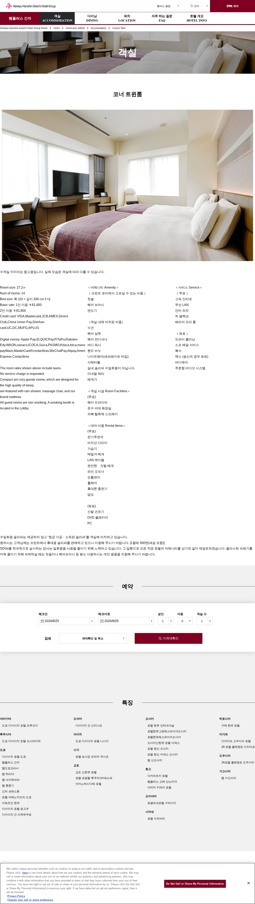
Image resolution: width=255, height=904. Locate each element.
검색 (48, 638)
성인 (161, 614)
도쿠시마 (224, 755)
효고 (148, 769)
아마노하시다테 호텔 (88, 783)
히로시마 (224, 718)
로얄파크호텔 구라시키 (161, 803)
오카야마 (151, 796)
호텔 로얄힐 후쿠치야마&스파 (94, 778)
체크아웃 (104, 614)
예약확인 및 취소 (92, 638)
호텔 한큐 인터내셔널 (160, 725)
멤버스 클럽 (164, 6)
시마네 (149, 811)
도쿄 (3, 749)
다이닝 (92, 18)
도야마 (78, 718)
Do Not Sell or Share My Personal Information (195, 883)
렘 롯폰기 (8, 785)
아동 (180, 614)
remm (57, 28)
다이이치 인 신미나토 (89, 725)
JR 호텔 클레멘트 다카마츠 (238, 746)
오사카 (149, 718)
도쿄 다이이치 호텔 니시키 (92, 741)
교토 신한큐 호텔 (86, 772)
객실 (57, 18)
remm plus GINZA (75, 28)
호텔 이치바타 (156, 818)
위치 (127, 18)
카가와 (223, 734)
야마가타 (5, 718)
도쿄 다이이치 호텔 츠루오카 (20, 725)
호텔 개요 (197, 18)
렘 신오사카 (154, 760)
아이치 (78, 734)
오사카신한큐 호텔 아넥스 (163, 742)
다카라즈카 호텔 (157, 775)
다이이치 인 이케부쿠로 (16, 814)
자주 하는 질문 (162, 18)
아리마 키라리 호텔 (159, 787)
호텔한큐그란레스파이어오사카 (166, 731)
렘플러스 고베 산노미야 (162, 781)
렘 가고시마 (228, 778)
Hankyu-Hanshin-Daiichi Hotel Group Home (24, 28)
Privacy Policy (16, 896)
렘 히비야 (8, 774)
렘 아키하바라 (11, 779)
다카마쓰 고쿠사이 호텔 (236, 741)
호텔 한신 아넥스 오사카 (162, 754)
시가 (76, 749)
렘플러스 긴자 (20, 18)
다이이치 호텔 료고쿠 (15, 808)
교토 (76, 765)
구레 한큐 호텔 (230, 725)
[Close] (248, 883)
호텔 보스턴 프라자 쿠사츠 (92, 756)
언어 (196, 6)
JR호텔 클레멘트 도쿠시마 (237, 762)
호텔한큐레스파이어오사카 (164, 737)
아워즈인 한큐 (11, 803)
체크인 (43, 614)
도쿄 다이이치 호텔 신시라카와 (21, 741)
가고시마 (224, 771)
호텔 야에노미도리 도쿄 (16, 797)
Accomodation (98, 28)
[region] (127, 883)
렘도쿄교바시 (10, 768)
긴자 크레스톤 (11, 791)
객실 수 (202, 614)
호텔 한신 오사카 (158, 748)
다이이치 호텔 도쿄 (14, 756)
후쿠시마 (5, 734)
